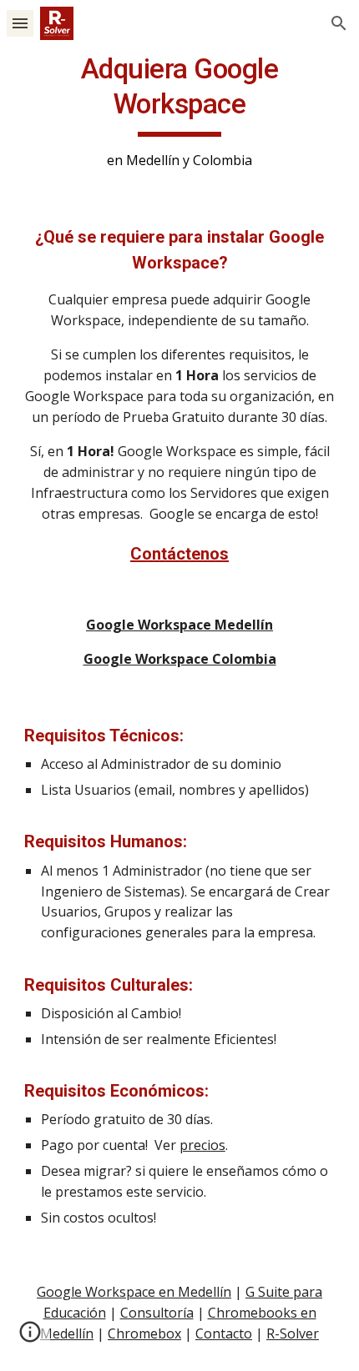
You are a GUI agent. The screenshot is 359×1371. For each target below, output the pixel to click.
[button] (20, 23)
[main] (180, 111)
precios (202, 1145)
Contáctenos (179, 554)
